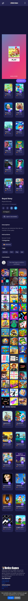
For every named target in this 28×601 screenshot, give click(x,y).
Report (7, 212)
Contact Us (5, 586)
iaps (22, 252)
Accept (11, 598)
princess (5, 252)
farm (11, 252)
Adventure (8, 244)
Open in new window (11, 216)
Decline (17, 598)
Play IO (3, 583)
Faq (3, 588)
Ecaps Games (5, 581)
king (17, 252)
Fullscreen (22, 81)
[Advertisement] (14, 20)
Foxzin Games (5, 580)
